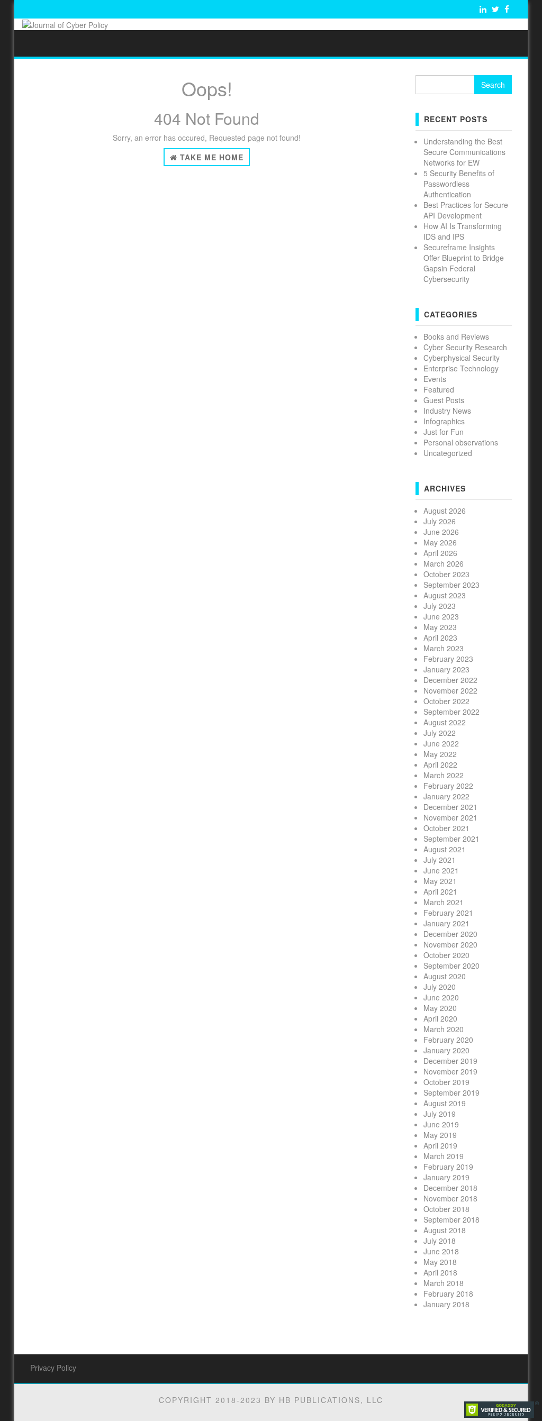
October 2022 (446, 701)
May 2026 (440, 542)
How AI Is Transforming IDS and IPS (462, 231)
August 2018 (444, 1230)
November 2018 (450, 1198)
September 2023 (451, 584)
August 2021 (444, 849)
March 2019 (443, 1156)
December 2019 (450, 1060)
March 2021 (443, 902)
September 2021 (451, 838)
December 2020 (450, 933)
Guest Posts (443, 400)
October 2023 (446, 574)
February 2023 (448, 658)
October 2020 (446, 955)
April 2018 (440, 1272)
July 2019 (439, 1113)
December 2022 (450, 680)
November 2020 (450, 944)
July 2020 (439, 986)
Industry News (447, 410)
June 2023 (441, 616)
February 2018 (448, 1293)
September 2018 (451, 1219)
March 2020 (443, 1029)
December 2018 (450, 1187)
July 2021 (439, 859)
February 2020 (448, 1039)
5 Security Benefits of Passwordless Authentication (458, 183)
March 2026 (443, 563)
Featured (438, 389)
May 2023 (440, 627)
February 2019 (448, 1166)
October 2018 (446, 1209)
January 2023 (446, 669)
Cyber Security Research (465, 347)
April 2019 (440, 1145)
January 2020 (446, 1050)
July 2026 (439, 521)
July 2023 (439, 605)
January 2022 (446, 796)
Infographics (444, 421)
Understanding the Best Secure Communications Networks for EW (464, 152)
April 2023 (440, 637)
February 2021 (448, 912)
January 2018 (446, 1304)
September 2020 (451, 965)
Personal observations (460, 442)
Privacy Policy (53, 1367)
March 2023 (443, 648)
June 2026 (441, 531)
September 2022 (451, 711)
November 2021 (450, 817)
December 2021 (450, 806)
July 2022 (439, 732)
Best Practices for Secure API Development (465, 210)
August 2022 (444, 722)
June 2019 (441, 1124)
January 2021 (446, 923)
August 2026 (444, 510)
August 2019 (444, 1103)
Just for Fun (443, 431)
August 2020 (444, 976)
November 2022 (450, 690)
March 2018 (443, 1283)
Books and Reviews (456, 336)
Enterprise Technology (461, 368)
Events (434, 379)
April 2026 (440, 553)
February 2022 (448, 785)
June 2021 (441, 870)
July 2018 (439, 1240)
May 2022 (440, 754)
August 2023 (444, 595)
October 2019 (446, 1082)
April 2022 (440, 764)
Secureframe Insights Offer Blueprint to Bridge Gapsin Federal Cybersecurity (463, 263)
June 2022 (441, 743)
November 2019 (450, 1071)
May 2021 (440, 881)
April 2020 (440, 1018)
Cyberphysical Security (461, 357)
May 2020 (440, 1008)
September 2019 (451, 1092)
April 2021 (440, 891)
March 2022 (443, 775)
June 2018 (441, 1251)
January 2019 (446, 1177)
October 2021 (446, 828)
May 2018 (440, 1261)
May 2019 (440, 1134)
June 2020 (441, 997)
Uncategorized (447, 453)
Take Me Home (210, 157)
